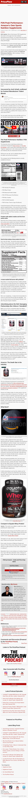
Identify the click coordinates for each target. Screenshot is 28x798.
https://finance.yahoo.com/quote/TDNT (19, 631)
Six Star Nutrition (9, 618)
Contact (23, 783)
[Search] (25, 2)
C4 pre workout (14, 344)
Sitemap (2, 783)
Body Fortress (16, 145)
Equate (2, 617)
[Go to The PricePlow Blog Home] (6, 1)
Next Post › (24, 643)
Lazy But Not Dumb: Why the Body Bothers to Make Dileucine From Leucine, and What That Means (13, 760)
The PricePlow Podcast (8, 774)
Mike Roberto (23, 30)
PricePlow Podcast (17, 663)
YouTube (22, 673)
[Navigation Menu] (22, 2)
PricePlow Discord (16, 676)
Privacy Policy (8, 783)
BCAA (10, 615)
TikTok (13, 673)
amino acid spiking (5, 223)
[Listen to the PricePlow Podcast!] (14, 661)
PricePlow (6, 781)
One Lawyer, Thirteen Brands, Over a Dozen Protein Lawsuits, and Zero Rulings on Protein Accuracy (13, 750)
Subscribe (14, 684)
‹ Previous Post (5, 643)
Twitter (24, 787)
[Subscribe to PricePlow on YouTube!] (14, 136)
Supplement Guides (7, 769)
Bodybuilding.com (20, 615)
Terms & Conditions (16, 783)
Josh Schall (11, 617)
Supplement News (7, 767)
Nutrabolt (19, 617)
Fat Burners (6, 617)
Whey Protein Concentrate (17, 618)
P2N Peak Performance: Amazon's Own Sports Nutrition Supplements (12, 25)
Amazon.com (6, 615)
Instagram (5, 673)
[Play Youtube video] (14, 127)
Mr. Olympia (15, 617)
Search (2, 784)
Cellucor (21, 341)
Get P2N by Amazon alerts (14, 570)
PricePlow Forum (11, 641)
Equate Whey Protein (17, 520)
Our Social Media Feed (8, 772)
